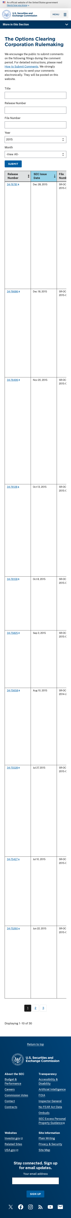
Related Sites (13, 1144)
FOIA (42, 1095)
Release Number (15, 103)
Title (8, 88)
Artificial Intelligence (52, 1089)
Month (9, 147)
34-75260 (12, 928)
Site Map (44, 1150)
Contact (10, 1101)
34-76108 (12, 579)
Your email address (35, 1174)
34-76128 (12, 486)
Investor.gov (12, 1138)
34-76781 (12, 184)
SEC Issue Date (45, 176)
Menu (56, 14)
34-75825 (12, 632)
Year (7, 132)
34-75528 (12, 767)
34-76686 (12, 291)
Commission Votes (16, 1095)
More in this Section (16, 24)
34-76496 (12, 379)
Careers (10, 1089)
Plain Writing (47, 1138)
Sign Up (35, 1193)
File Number (13, 118)
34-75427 (12, 859)
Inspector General (50, 1101)
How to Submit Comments (21, 66)
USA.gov (10, 1150)
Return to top (35, 1044)
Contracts (11, 1107)
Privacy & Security (50, 1144)
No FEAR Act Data (50, 1107)
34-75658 (12, 690)
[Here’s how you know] (35, 4)
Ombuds (44, 1113)
